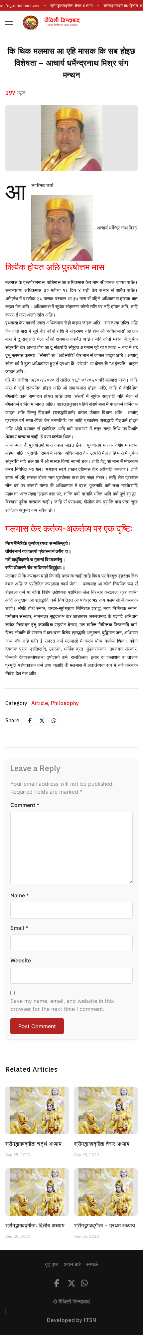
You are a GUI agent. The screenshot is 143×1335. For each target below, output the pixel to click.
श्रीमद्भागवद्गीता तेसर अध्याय (71, 6)
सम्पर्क (92, 1265)
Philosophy (65, 703)
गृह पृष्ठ (52, 1265)
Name (19, 895)
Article (40, 703)
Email (19, 928)
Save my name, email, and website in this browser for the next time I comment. (62, 1005)
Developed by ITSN (71, 1320)
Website (20, 960)
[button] (9, 23)
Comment (25, 805)
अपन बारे (72, 1265)
